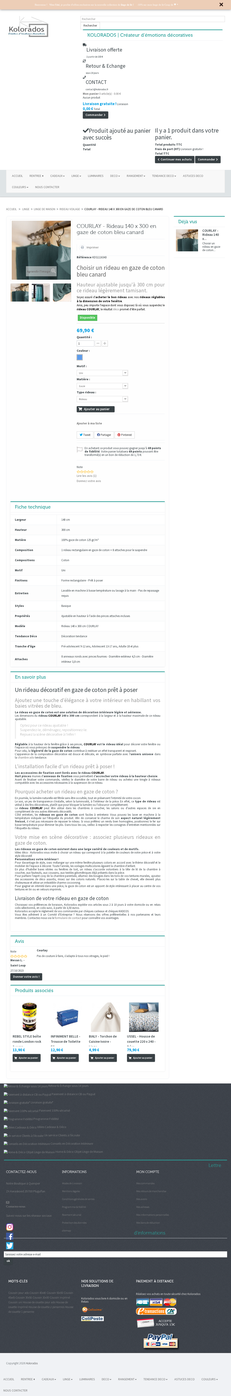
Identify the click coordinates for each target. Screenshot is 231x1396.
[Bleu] (79, 357)
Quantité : (84, 337)
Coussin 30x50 (24, 1297)
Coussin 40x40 (38, 1293)
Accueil (11, 209)
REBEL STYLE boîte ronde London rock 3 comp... (27, 1041)
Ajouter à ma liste (89, 423)
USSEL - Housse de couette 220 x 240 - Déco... (141, 1041)
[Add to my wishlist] (21, 1065)
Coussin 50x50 (55, 1293)
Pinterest (126, 435)
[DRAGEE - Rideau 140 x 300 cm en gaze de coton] (20, 293)
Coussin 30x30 (41, 1297)
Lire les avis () (87, 476)
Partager (105, 435)
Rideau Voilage (70, 209)
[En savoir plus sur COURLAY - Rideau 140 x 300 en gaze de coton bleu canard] (187, 240)
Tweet (86, 435)
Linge (26, 209)
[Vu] (16, 1065)
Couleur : (83, 351)
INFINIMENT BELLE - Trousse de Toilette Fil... (65, 1041)
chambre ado (26, 757)
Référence (84, 257)
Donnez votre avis (89, 481)
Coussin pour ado (18, 1293)
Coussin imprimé (60, 1297)
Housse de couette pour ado (39, 1302)
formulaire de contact (68, 918)
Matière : (84, 379)
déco (116, 309)
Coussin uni (15, 1302)
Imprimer (92, 247)
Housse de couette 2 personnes (46, 1307)
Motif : (82, 366)
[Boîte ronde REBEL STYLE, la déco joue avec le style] (29, 1017)
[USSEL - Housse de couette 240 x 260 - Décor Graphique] (144, 1017)
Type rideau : (87, 392)
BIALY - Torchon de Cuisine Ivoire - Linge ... (103, 1041)
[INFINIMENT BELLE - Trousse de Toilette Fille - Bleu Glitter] (67, 1017)
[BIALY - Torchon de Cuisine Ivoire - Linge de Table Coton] (105, 1017)
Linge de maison (44, 209)
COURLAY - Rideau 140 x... (210, 235)
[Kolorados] (41, 26)
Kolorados (32, 1363)
